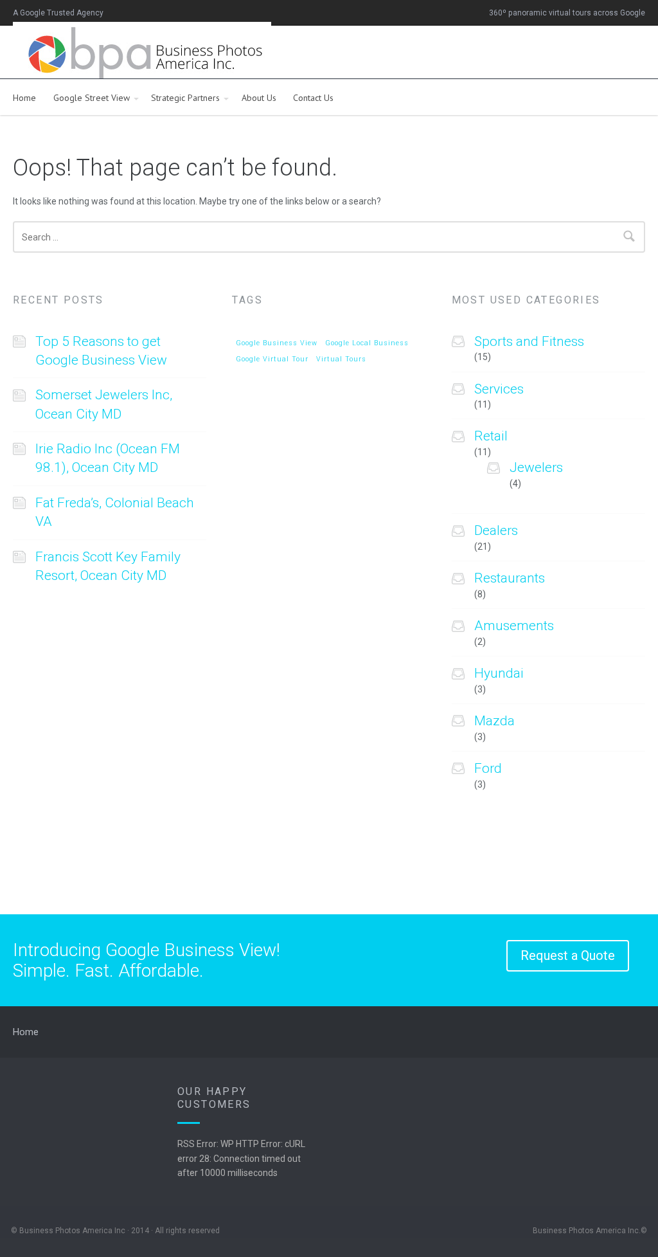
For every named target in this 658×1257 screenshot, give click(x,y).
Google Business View (276, 343)
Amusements (514, 625)
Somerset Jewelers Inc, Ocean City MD (103, 404)
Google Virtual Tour (272, 359)
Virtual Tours (341, 359)
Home (24, 98)
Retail (491, 436)
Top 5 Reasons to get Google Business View (101, 351)
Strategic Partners (185, 98)
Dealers (496, 530)
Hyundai (499, 673)
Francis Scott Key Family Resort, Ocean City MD (108, 566)
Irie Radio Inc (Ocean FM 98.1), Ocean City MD (107, 458)
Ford (488, 768)
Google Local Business (367, 343)
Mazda (494, 720)
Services (499, 389)
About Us (259, 98)
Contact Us (313, 98)
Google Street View (91, 98)
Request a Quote (567, 955)
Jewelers (536, 467)
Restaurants (509, 578)
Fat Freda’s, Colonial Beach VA (114, 512)
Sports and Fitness (529, 341)
